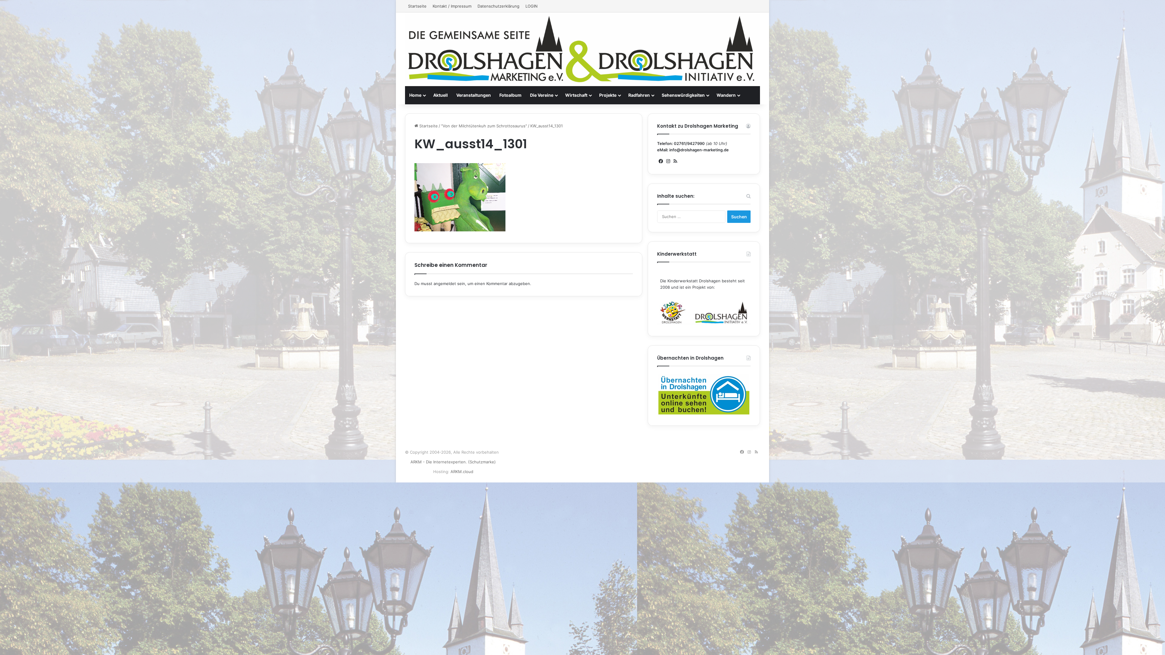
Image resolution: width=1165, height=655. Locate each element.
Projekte (607, 95)
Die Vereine (541, 95)
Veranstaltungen (473, 95)
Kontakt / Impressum (452, 6)
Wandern (726, 95)
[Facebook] (660, 161)
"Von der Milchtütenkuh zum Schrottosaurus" (484, 125)
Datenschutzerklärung (498, 6)
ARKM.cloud (462, 471)
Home (415, 95)
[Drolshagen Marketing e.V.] (582, 49)
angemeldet (445, 283)
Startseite (417, 6)
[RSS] (675, 161)
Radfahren (639, 95)
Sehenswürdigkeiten (683, 95)
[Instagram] (668, 161)
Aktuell (440, 95)
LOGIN (531, 6)
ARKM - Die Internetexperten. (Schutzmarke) (453, 461)
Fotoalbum (510, 95)
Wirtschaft (576, 95)
